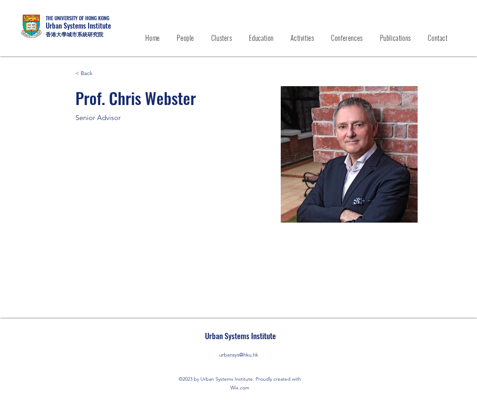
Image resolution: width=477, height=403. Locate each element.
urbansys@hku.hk (238, 354)
